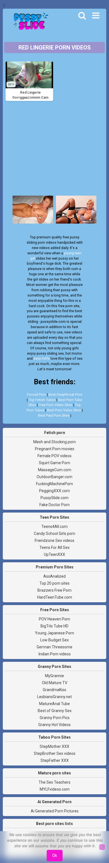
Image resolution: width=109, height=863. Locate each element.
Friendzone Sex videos (54, 540)
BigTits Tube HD (54, 626)
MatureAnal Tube (54, 703)
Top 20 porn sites (54, 583)
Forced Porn (36, 394)
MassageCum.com (54, 470)
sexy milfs (42, 358)
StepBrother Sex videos (54, 753)
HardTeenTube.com (54, 597)
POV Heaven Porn (54, 619)
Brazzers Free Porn (54, 590)
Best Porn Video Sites (64, 410)
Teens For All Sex (54, 547)
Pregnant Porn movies (54, 449)
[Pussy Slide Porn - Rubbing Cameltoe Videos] (29, 22)
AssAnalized (54, 576)
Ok (54, 855)
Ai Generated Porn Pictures (55, 811)
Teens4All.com (54, 526)
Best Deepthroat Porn (65, 394)
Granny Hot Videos (54, 724)
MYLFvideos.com (55, 789)
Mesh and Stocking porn (54, 442)
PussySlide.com (54, 497)
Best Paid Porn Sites (54, 415)
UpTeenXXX (54, 554)
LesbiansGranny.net (54, 696)
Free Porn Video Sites (55, 405)
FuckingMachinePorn (54, 484)
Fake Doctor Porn (54, 504)
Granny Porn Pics (55, 717)
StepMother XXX (54, 746)
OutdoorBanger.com (54, 477)
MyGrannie (54, 676)
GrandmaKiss (54, 689)
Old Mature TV (54, 683)
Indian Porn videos (55, 654)
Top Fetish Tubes (42, 400)
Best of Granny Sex (55, 710)
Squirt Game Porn (54, 463)
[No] (102, 847)
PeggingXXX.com (54, 491)
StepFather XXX (55, 760)
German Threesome (54, 647)
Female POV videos (54, 456)
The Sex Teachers (54, 782)
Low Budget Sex (54, 640)
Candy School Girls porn (54, 533)
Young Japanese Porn (54, 633)
